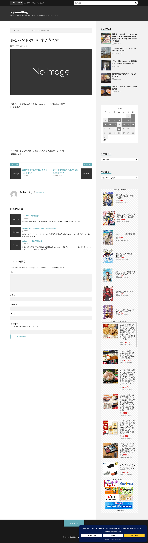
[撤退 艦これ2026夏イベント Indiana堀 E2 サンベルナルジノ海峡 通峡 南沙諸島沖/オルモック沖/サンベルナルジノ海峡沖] (106, 38)
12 (115, 125)
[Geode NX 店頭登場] (15, 219)
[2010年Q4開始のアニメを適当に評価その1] (15, 173)
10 (105, 125)
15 (128, 125)
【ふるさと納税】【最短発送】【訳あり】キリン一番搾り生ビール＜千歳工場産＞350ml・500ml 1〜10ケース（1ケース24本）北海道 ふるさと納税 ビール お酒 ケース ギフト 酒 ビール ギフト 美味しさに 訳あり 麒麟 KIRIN (127, 427)
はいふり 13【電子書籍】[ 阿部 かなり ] (125, 234)
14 (124, 125)
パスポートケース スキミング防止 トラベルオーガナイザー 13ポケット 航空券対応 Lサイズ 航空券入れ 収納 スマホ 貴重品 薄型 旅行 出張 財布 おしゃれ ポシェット (127, 448)
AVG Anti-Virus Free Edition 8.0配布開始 (39, 228)
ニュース (25, 46)
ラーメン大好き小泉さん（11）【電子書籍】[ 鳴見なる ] (125, 310)
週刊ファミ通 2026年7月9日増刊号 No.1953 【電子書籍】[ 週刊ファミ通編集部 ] (126, 215)
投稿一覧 (39, 192)
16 (133, 125)
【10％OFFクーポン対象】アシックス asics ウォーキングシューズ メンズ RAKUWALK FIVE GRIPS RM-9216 (127, 467)
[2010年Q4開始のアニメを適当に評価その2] (86, 173)
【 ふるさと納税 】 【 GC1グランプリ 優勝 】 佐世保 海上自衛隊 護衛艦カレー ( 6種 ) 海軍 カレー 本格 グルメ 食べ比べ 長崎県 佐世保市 (127, 354)
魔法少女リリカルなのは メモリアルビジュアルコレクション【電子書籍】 (125, 254)
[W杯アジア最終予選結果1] (15, 245)
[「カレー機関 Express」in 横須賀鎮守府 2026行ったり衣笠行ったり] (106, 65)
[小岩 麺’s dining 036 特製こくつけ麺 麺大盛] (106, 91)
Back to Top (74, 524)
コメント (13, 272)
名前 (13, 295)
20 (119, 129)
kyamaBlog (19, 12)
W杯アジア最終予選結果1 (32, 241)
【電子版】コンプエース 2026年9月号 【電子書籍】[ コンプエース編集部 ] (125, 196)
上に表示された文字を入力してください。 (25, 326)
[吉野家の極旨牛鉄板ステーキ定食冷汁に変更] (106, 78)
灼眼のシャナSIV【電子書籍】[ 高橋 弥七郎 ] (125, 292)
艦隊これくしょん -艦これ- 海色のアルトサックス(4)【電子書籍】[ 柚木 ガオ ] (125, 273)
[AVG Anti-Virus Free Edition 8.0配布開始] (15, 232)
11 (110, 125)
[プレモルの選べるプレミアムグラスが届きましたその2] (106, 52)
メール (13, 304)
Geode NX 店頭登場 (30, 215)
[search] (136, 3)
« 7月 (105, 140)
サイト (12, 314)
